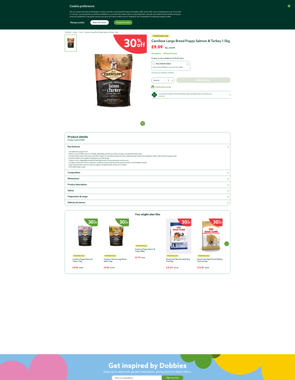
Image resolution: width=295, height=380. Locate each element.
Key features (156, 53)
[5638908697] (178, 236)
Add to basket (203, 80)
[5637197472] (210, 236)
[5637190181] (116, 236)
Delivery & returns (170, 53)
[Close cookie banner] (289, 6)
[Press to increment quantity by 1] (172, 80)
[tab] (71, 43)
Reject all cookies (99, 22)
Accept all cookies (123, 22)
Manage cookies (77, 22)
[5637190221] (85, 236)
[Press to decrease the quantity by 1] (164, 80)
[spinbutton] (168, 80)
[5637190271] (147, 231)
